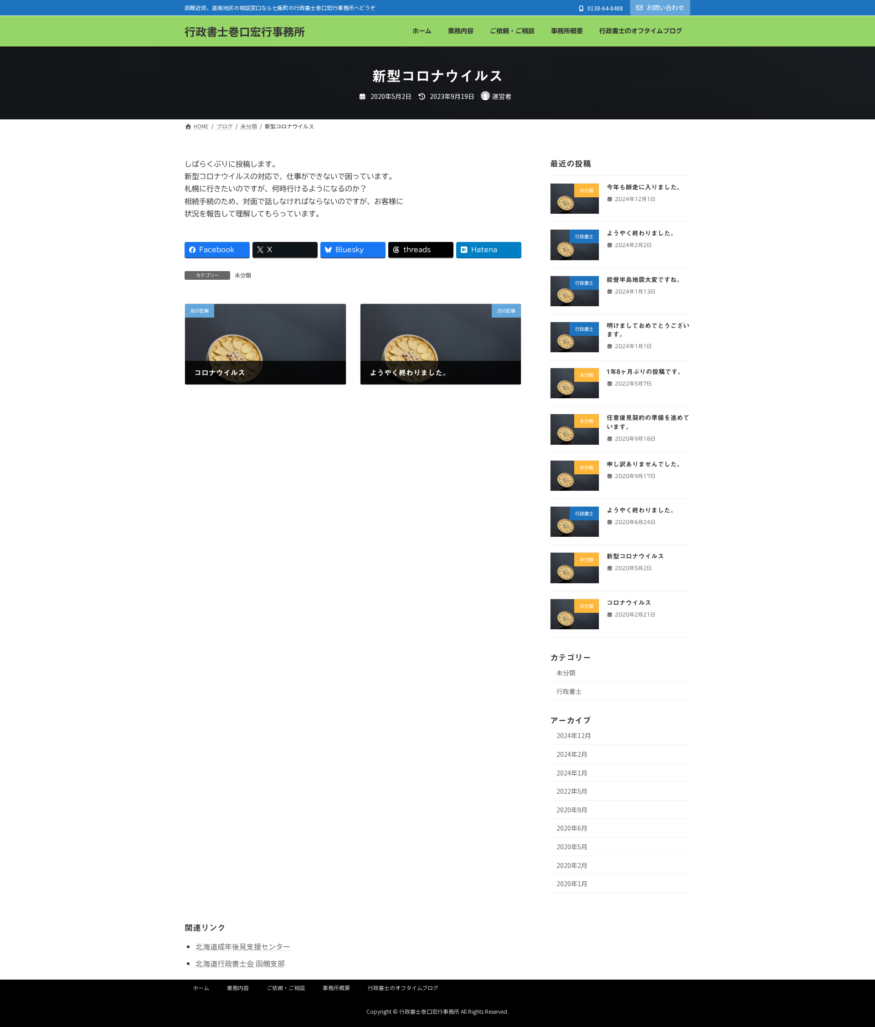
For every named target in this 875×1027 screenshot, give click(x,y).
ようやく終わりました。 (642, 233)
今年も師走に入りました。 (645, 187)
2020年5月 (571, 846)
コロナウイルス (629, 603)
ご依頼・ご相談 (286, 987)
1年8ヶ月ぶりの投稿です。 (645, 372)
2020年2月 (571, 865)
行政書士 (569, 691)
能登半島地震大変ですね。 (645, 280)
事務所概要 (336, 987)
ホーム (201, 987)
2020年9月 (571, 809)
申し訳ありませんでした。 (645, 464)
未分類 (243, 275)
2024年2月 (571, 754)
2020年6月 (571, 827)
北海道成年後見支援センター (243, 946)
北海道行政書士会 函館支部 (240, 963)
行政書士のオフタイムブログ (403, 987)
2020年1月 (571, 883)
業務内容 (238, 987)
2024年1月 (571, 772)
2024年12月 (573, 735)
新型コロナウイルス (635, 556)
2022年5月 (571, 791)
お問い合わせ (665, 7)
